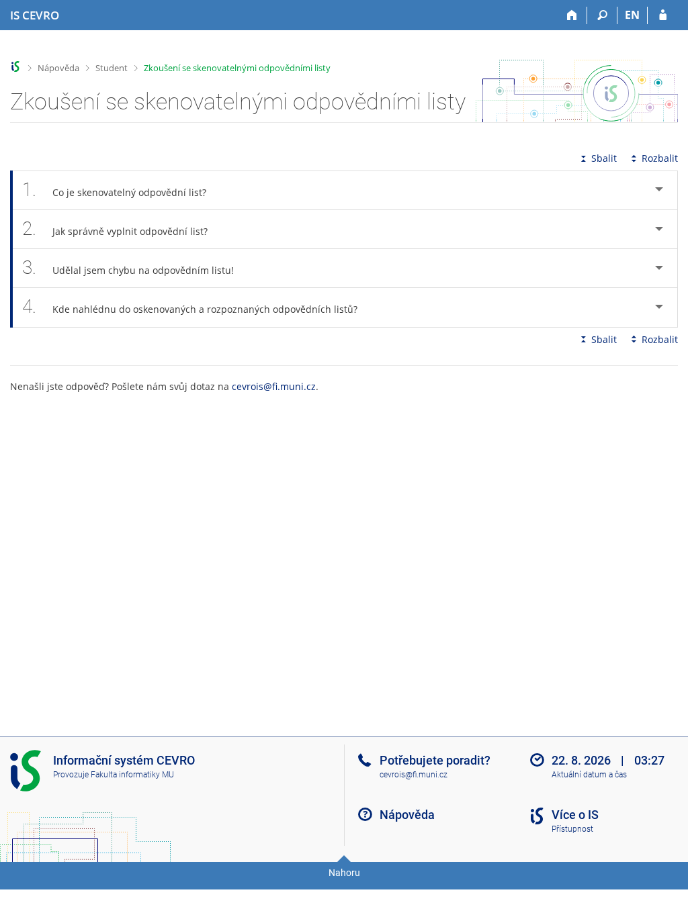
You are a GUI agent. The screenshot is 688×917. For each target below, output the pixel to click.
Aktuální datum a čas (589, 774)
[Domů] (572, 15)
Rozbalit (660, 158)
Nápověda (58, 68)
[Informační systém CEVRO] (16, 67)
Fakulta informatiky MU (132, 774)
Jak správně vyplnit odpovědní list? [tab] (115, 229)
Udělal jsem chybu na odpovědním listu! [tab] (128, 267)
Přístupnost (572, 829)
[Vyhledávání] (602, 15)
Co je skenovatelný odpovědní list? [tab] (114, 190)
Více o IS (575, 815)
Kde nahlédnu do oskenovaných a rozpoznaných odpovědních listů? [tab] (189, 306)
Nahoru (344, 872)
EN (632, 14)
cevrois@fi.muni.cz (274, 386)
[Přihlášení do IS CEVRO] (663, 15)
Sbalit (604, 158)
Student (111, 68)
